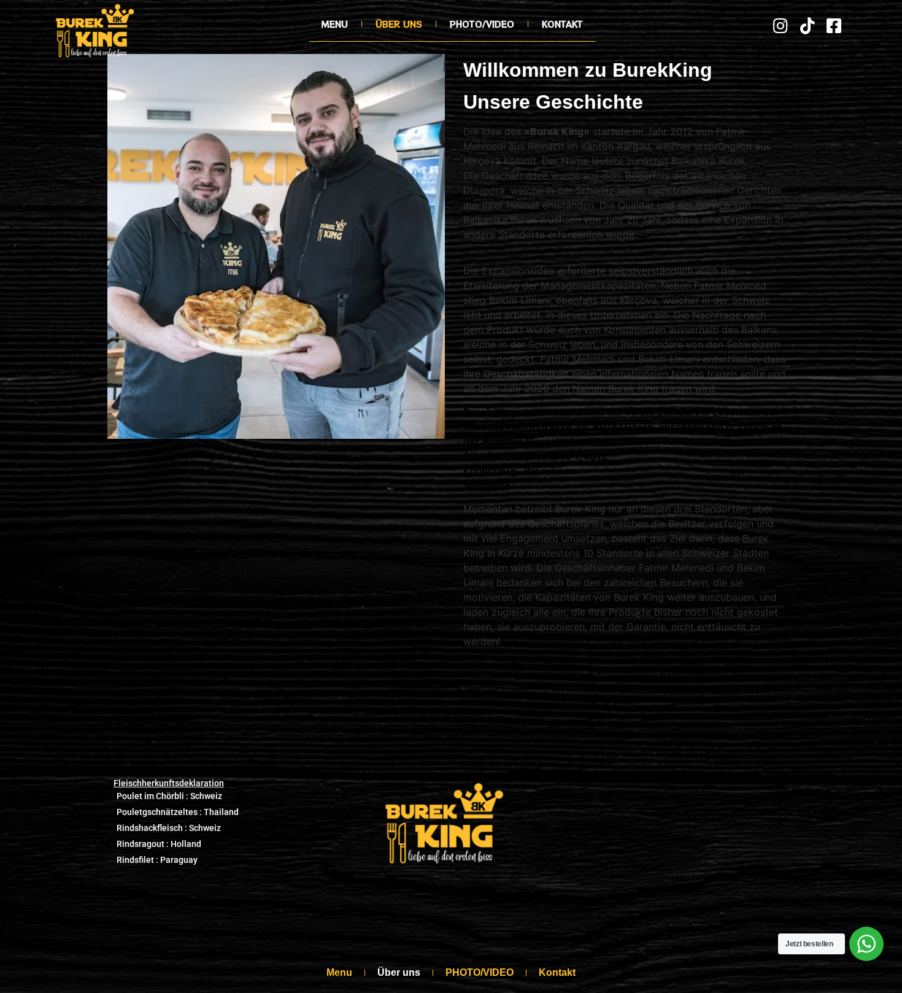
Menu (335, 24)
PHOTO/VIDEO (482, 24)
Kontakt (562, 24)
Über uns (399, 24)
